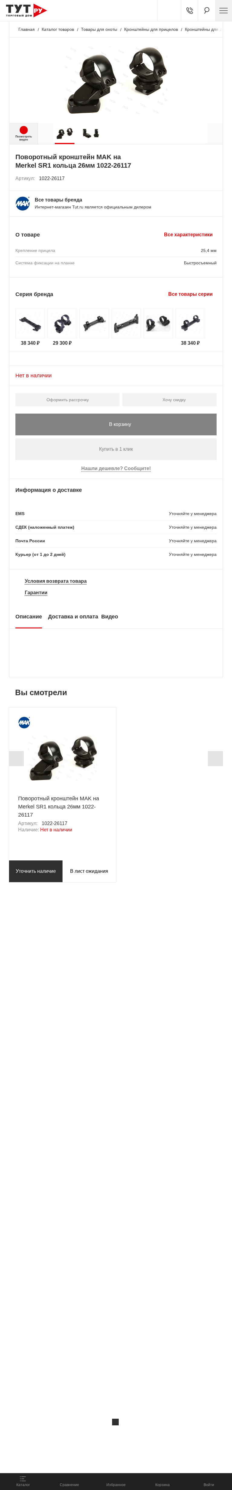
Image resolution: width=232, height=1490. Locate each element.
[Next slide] (215, 758)
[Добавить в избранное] (212, 178)
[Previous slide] (16, 758)
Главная (26, 29)
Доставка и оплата (73, 617)
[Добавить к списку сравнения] (199, 178)
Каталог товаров (58, 29)
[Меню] (223, 10)
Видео (109, 617)
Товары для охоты (99, 29)
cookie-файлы (81, 1435)
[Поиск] (206, 10)
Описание (28, 617)
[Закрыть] (115, 1422)
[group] (64, 133)
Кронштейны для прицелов (151, 29)
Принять (85, 1461)
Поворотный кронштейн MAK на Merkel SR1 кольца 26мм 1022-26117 (58, 806)
